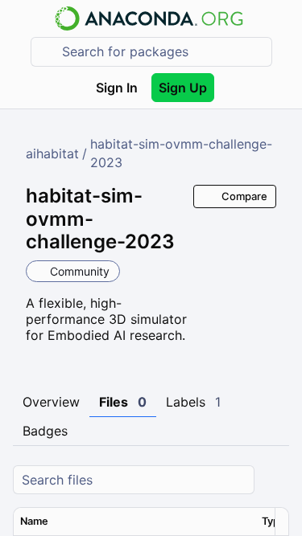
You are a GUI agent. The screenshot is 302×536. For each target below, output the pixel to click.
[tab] (51, 402)
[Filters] (274, 480)
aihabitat (52, 153)
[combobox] (162, 52)
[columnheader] (134, 521)
